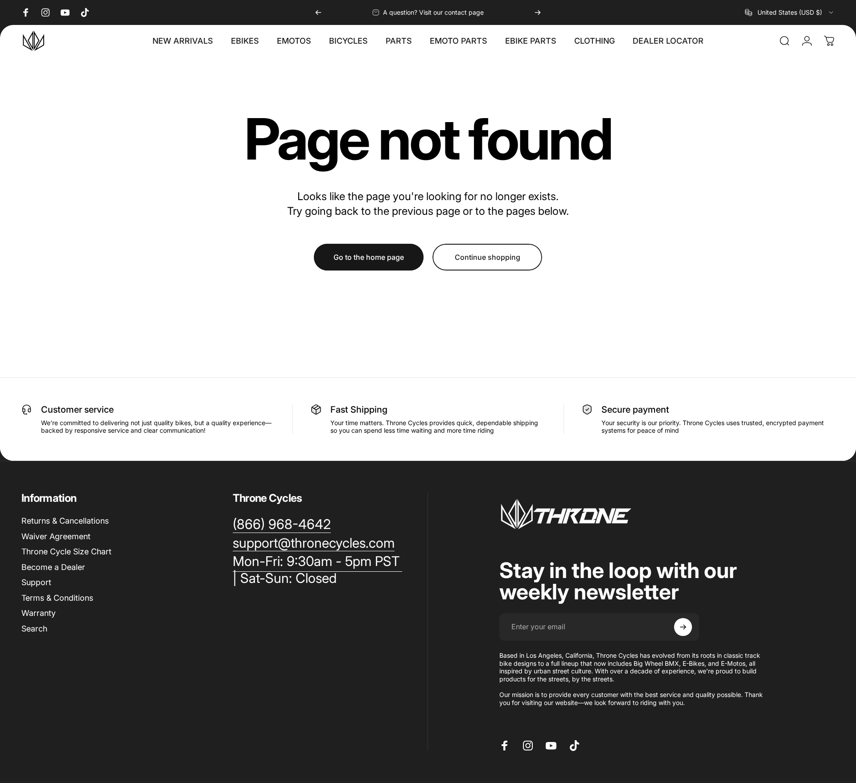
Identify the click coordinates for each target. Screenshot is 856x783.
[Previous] (318, 12)
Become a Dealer (53, 567)
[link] (317, 569)
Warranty (38, 613)
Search (34, 628)
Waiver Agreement (56, 536)
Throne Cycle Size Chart (66, 551)
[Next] (537, 12)
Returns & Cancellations (65, 520)
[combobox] (790, 12)
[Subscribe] (683, 627)
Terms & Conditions (57, 598)
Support (36, 582)
